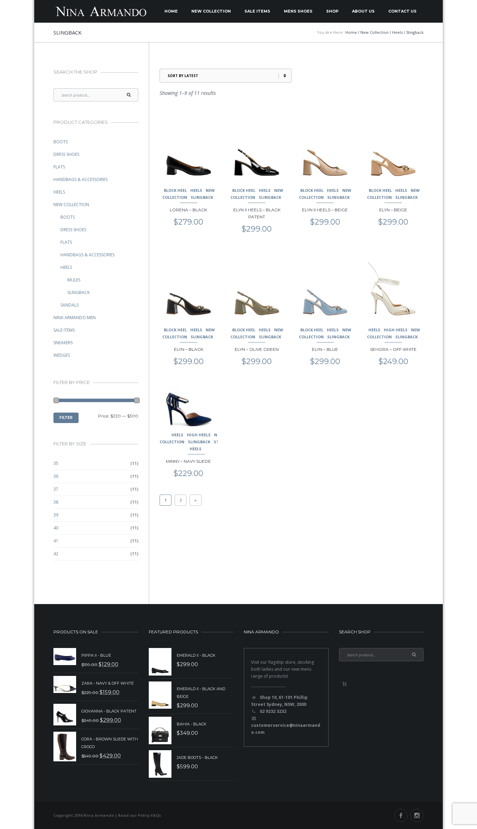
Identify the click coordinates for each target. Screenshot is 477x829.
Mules (73, 280)
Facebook (401, 815)
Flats (59, 167)
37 (55, 489)
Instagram (417, 815)
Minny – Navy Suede (188, 461)
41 (55, 541)
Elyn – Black (188, 349)
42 (55, 554)
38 (55, 502)
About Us (363, 11)
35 (55, 463)
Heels (196, 190)
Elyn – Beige (393, 209)
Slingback (202, 197)
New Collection (211, 11)
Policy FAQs (149, 815)
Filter (66, 417)
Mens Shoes (298, 11)
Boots (60, 142)
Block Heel (175, 190)
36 (55, 476)
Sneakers (63, 343)
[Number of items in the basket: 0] (344, 684)
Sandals (69, 305)
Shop (332, 11)
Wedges (61, 355)
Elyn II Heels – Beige (325, 209)
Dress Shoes (66, 154)
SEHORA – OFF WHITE (393, 349)
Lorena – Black (188, 209)
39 (55, 515)
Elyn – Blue (325, 349)
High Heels (396, 329)
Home (171, 11)
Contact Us (402, 11)
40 (55, 528)
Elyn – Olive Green (257, 349)
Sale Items (257, 11)
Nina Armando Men (74, 318)
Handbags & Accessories (80, 179)
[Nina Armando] (100, 11)
